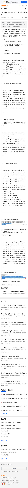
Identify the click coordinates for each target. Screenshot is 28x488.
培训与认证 (15, 471)
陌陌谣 (2, 377)
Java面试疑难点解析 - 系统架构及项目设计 (11, 428)
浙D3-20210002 (15, 482)
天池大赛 (11, 471)
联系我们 (14, 468)
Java (13, 285)
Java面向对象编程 (5, 433)
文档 (2, 471)
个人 (25, 8)
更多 (2, 440)
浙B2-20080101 (15, 480)
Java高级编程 (4, 436)
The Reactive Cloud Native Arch (8, 452)
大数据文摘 (3, 352)
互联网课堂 (3, 369)
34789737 (3, 318)
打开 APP (24, 2)
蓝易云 (2, 360)
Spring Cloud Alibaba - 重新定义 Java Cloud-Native (13, 449)
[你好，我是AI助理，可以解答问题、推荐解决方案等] (19, 5)
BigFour (2, 309)
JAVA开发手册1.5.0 (5, 455)
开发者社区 (6, 471)
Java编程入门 (4, 431)
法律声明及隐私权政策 (5, 477)
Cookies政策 (13, 477)
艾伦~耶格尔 (3, 343)
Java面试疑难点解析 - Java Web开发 (10, 425)
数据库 (18, 285)
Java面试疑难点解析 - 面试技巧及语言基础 (11, 422)
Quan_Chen (3, 326)
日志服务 (8, 285)
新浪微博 (8, 464)
